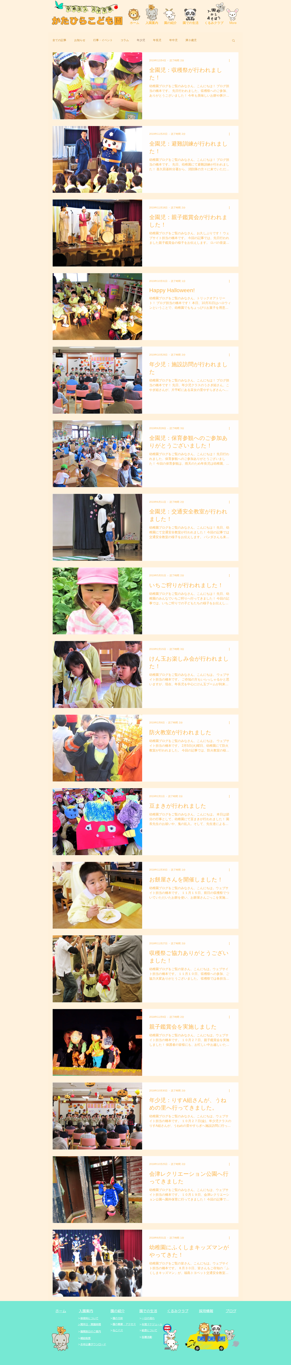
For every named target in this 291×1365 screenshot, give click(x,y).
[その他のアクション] (230, 60)
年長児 (157, 40)
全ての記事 (59, 40)
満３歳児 (191, 40)
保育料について (89, 1318)
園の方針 (118, 1318)
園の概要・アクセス (124, 1324)
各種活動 (147, 1337)
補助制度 (85, 1338)
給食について (149, 1330)
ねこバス (118, 1330)
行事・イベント (103, 40)
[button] (233, 41)
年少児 (141, 40)
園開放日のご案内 (90, 1331)
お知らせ (79, 40)
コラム (125, 40)
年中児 (173, 40)
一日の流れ (148, 1318)
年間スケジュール (152, 1324)
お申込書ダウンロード (93, 1344)
